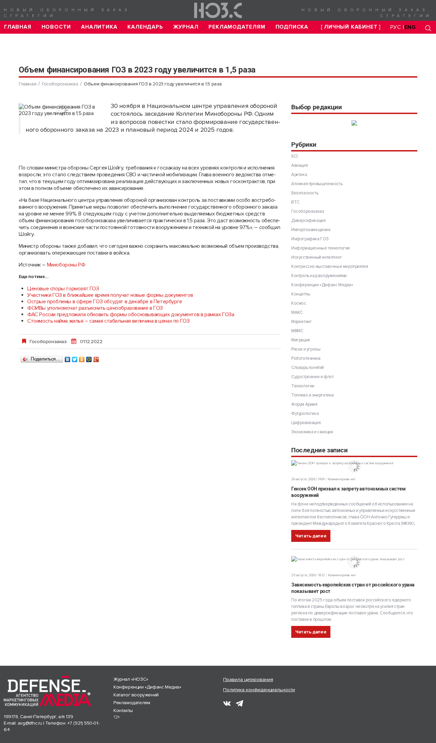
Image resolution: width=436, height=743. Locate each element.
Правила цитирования (248, 679)
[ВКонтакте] (67, 357)
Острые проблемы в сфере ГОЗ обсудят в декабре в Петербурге (104, 301)
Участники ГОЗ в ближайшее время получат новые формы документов (110, 295)
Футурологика (304, 413)
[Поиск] (428, 28)
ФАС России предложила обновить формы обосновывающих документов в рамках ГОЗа (130, 314)
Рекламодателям (236, 27)
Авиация (299, 165)
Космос (298, 303)
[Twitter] (74, 357)
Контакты (123, 710)
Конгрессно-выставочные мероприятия (329, 266)
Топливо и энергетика (312, 395)
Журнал (186, 27)
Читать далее (310, 536)
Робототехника (306, 358)
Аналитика (99, 27)
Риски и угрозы (305, 349)
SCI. (294, 156)
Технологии (302, 386)
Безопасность (304, 193)
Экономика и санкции (312, 432)
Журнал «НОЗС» (130, 679)
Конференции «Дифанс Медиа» (322, 285)
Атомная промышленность (316, 184)
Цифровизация (306, 422)
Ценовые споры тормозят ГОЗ (63, 288)
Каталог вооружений (136, 695)
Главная (17, 27)
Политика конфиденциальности (259, 690)
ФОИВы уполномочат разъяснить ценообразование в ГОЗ (95, 308)
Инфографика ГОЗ (310, 239)
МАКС (296, 312)
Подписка (292, 27)
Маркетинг (301, 321)
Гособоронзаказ (60, 84)
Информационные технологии (320, 248)
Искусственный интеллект (316, 257)
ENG (410, 27)
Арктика (299, 174)
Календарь (145, 27)
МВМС (297, 331)
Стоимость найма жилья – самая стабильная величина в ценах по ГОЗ (108, 321)
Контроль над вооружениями (319, 275)
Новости (56, 27)
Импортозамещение (311, 229)
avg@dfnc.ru (30, 723)
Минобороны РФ (66, 264)
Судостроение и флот (312, 376)
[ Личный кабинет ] (351, 27)
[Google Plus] (96, 357)
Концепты (300, 294)
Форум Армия (304, 404)
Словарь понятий (307, 367)
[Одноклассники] (81, 357)
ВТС (295, 202)
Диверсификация (308, 220)
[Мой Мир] (89, 357)
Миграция (300, 340)
